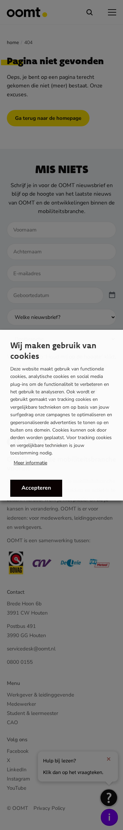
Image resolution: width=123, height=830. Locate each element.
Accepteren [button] (36, 488)
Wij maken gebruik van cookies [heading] (53, 350)
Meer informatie (30, 463)
